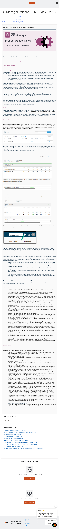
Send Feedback (29, 502)
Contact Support (29, 478)
